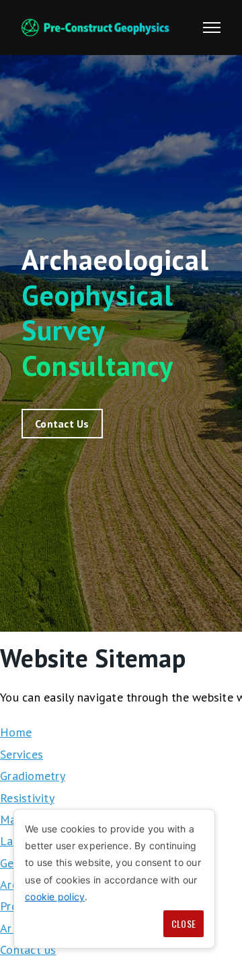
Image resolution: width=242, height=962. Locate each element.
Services (21, 754)
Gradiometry (32, 775)
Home (16, 732)
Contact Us (62, 423)
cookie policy (55, 896)
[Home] (95, 27)
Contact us (28, 949)
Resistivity (27, 798)
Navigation (211, 27)
